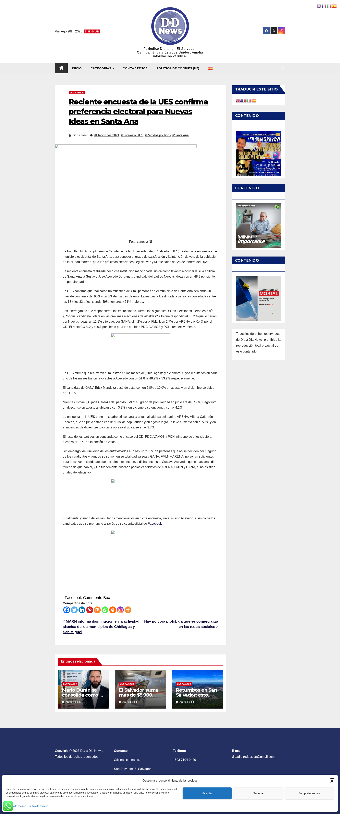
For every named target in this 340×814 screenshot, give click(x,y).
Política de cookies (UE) (177, 68)
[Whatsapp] (105, 609)
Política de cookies (16, 806)
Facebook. (155, 523)
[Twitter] (74, 609)
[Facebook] (66, 609)
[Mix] (97, 609)
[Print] (112, 609)
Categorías (101, 68)
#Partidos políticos (158, 135)
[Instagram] (120, 609)
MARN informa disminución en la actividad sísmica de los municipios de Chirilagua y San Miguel (101, 626)
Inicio (77, 68)
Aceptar (207, 793)
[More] (128, 609)
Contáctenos (135, 68)
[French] (243, 100)
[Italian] (248, 100)
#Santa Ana (180, 135)
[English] (238, 100)
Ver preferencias (309, 793)
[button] (332, 781)
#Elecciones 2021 (106, 135)
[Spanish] (210, 68)
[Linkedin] (82, 609)
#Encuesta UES (132, 135)
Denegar (258, 793)
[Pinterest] (89, 609)
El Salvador (77, 92)
